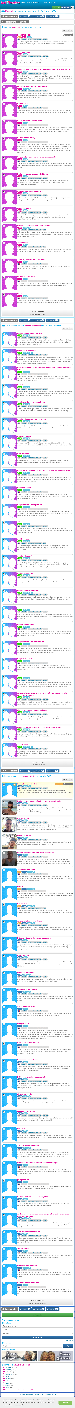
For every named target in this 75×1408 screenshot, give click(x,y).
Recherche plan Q (24, 835)
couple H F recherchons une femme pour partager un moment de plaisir (43, 470)
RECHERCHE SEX (24, 35)
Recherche (26, 2)
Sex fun (20, 887)
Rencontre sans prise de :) (27, 784)
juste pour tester (23, 1179)
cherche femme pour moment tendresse (32, 710)
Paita (44, 229)
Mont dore (45, 56)
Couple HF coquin (24, 487)
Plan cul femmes (37, 312)
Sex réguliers (22, 904)
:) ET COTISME (22, 744)
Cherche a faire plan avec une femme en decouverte (36, 157)
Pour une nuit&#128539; (26, 1111)
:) (17, 607)
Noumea (45, 73)
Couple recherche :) (24, 556)
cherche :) (21, 1128)
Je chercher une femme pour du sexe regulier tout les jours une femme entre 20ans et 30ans (43, 1215)
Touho (7, 1388)
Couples (39, 16)
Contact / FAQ (38, 1395)
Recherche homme (24, 208)
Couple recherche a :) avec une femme (31, 419)
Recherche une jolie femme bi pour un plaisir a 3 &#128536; (39, 727)
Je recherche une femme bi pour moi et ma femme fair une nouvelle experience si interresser (42, 694)
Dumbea (45, 90)
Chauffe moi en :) (23, 103)
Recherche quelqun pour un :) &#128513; (32, 174)
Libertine (20, 294)
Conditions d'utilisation (26, 1395)
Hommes (53, 16)
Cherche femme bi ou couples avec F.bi (31, 191)
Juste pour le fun (23, 52)
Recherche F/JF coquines (26, 350)
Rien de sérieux (23, 955)
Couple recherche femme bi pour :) (30, 590)
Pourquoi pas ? (23, 1023)
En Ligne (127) (37, 2)
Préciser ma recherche (15, 21)
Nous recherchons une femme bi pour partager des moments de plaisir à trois (44, 368)
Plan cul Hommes (37, 1301)
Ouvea (7, 1385)
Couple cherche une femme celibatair (31, 402)
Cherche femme (23, 453)
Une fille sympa (23, 818)
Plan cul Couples (37, 763)
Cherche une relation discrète (28, 1282)
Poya (44, 246)
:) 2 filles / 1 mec (23, 539)
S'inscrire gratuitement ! (38, 1315)
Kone (44, 543)
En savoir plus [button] (19, 1405)
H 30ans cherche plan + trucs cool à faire (32, 1077)
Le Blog (52, 2)
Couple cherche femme (25, 624)
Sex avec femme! (23, 1248)
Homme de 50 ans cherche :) (27, 989)
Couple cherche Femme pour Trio (29, 505)
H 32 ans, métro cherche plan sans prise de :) (34, 938)
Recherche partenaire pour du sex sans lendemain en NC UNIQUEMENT (44, 69)
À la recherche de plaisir (26, 1006)
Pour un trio (21, 676)
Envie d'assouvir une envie (27, 385)
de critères (70, 1340)
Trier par (65, 30)
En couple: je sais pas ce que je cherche (32, 86)
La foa (7, 1381)
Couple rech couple (24, 659)
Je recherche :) (22, 242)
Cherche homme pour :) (26, 138)
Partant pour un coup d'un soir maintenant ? (33, 225)
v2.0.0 (54, 1395)
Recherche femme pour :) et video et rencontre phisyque (38, 1162)
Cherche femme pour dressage (28, 1231)
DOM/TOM (24, 39)
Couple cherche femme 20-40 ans (29, 333)
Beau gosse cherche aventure (28, 1043)
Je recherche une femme (26, 869)
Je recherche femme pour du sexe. (30, 921)
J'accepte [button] (65, 1402)
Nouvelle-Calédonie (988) (34, 39)
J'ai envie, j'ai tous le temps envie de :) (31, 259)
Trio (18, 522)
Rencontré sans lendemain (27, 1265)
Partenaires (47, 1395)
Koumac (45, 39)
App (46, 2)
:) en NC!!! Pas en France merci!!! (29, 120)
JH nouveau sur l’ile (24, 1094)
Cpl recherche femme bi (26, 573)
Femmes (25, 16)
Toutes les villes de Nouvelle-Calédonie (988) (19, 1390)
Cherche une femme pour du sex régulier (32, 1197)
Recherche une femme (25, 972)
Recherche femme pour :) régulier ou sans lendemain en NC (39, 801)
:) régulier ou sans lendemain (28, 1145)
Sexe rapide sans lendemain (27, 1060)
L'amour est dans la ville (26, 277)
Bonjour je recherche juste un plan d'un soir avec (35, 852)
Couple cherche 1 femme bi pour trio (30, 641)
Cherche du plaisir (24, 436)
